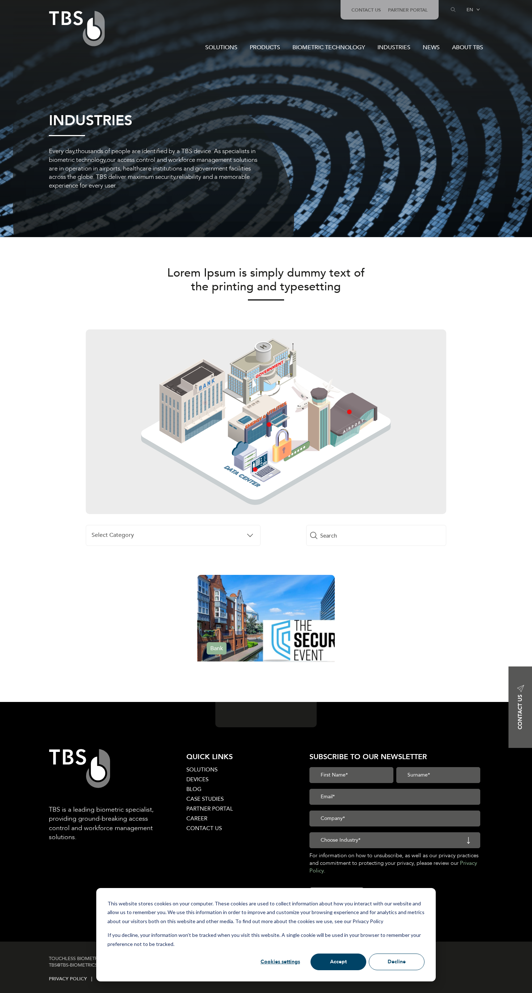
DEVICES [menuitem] (197, 779)
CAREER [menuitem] (196, 818)
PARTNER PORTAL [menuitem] (408, 10)
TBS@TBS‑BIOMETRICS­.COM (79, 965)
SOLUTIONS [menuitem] (202, 769)
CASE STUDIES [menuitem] (205, 799)
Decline (397, 961)
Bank (216, 648)
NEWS (431, 47)
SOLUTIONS (221, 47)
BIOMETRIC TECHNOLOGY (328, 47)
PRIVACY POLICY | (73, 979)
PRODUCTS (265, 47)
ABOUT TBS (467, 47)
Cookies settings (280, 961)
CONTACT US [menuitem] (366, 10)
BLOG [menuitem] (194, 789)
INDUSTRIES (393, 47)
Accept (338, 961)
